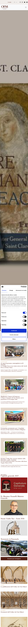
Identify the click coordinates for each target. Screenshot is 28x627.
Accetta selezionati (14, 334)
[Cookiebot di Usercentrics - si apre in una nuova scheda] (21, 287)
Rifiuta (14, 339)
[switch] (25, 317)
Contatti (9, 2)
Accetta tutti (14, 330)
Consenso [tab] (4, 290)
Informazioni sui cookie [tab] (21, 290)
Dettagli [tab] (11, 290)
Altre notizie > (4, 474)
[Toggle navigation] (25, 7)
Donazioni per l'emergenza (14, 558)
